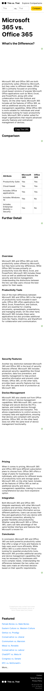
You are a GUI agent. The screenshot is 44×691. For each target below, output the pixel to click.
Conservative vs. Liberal (13, 637)
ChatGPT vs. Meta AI (11, 654)
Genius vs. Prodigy (10, 632)
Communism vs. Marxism (13, 641)
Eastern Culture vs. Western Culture (18, 628)
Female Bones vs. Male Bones (15, 624)
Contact (39, 675)
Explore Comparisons (32, 3)
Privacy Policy (37, 681)
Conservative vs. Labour (13, 650)
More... (5, 667)
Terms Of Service (36, 678)
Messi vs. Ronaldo (10, 645)
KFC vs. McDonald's (11, 663)
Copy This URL (22, 129)
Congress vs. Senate (11, 658)
